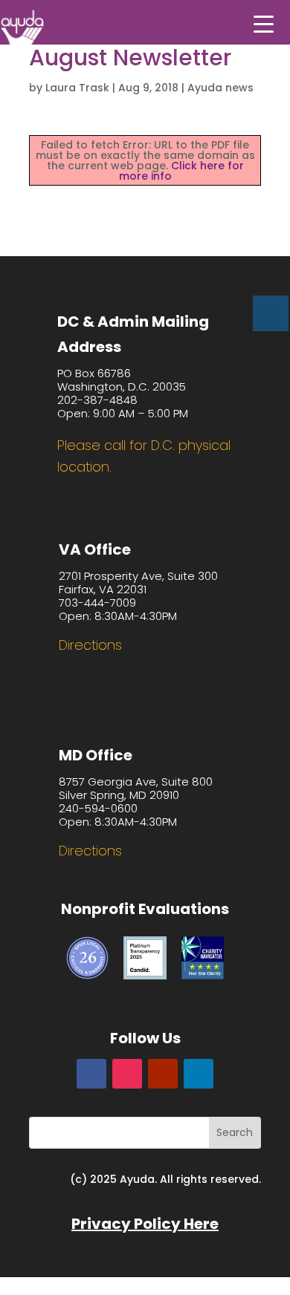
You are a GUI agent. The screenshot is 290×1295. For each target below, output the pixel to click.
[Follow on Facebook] (91, 1074)
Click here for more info (181, 170)
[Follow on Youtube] (163, 1074)
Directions (90, 645)
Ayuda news (220, 87)
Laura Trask (77, 87)
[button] (264, 22)
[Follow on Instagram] (127, 1074)
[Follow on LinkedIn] (198, 1074)
